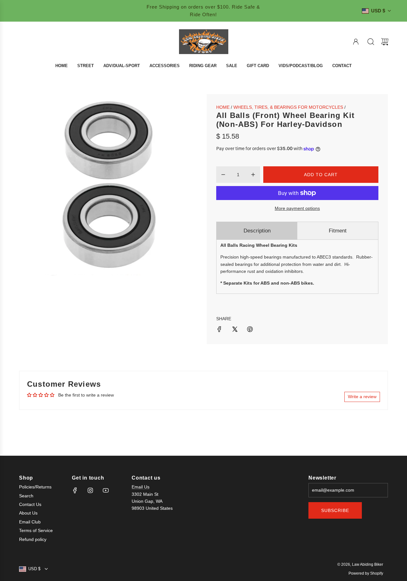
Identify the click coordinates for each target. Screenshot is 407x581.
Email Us (140, 486)
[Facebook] (75, 490)
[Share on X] (235, 330)
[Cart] (385, 42)
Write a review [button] (362, 396)
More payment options (297, 208)
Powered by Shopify (365, 573)
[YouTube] (106, 490)
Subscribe (335, 510)
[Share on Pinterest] (250, 330)
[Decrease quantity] (223, 175)
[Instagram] (90, 490)
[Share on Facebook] (219, 330)
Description (257, 231)
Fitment (338, 231)
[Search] (371, 42)
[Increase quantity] (253, 175)
